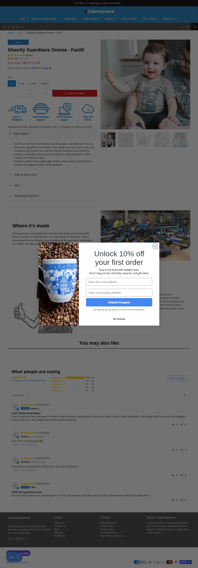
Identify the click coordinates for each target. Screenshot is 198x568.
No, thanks (119, 319)
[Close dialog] (155, 246)
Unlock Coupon (119, 302)
